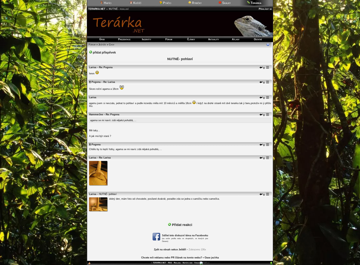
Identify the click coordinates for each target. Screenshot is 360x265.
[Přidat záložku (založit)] (89, 264)
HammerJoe (96, 114)
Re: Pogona (105, 67)
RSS (170, 263)
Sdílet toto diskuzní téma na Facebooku (185, 235)
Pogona (96, 82)
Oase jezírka (212, 257)
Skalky (226, 3)
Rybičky (196, 3)
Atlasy (235, 39)
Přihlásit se (265, 9)
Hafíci (107, 3)
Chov (111, 44)
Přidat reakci (181, 225)
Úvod (102, 39)
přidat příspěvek (104, 52)
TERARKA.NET (96, 9)
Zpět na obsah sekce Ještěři (170, 249)
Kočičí (137, 3)
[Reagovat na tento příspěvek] (261, 68)
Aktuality (213, 39)
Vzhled (197, 263)
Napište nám (187, 263)
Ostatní (258, 39)
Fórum (168, 39)
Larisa (92, 67)
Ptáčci (166, 3)
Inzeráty (146, 39)
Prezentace (124, 39)
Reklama (177, 263)
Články (191, 39)
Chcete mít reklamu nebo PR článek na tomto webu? (171, 257)
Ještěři (102, 44)
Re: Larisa (109, 82)
